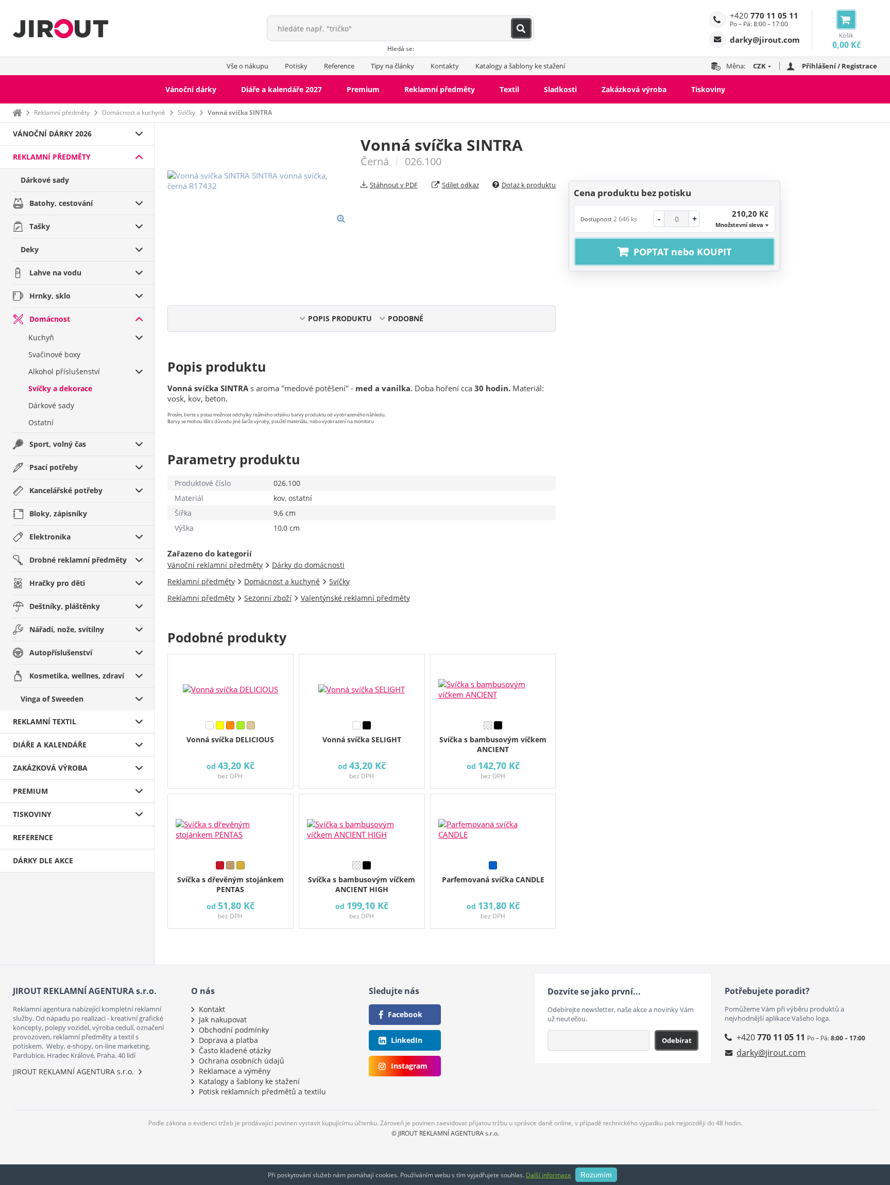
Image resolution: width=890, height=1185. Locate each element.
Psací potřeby (53, 467)
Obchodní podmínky (234, 1030)
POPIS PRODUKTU (340, 318)
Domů (17, 112)
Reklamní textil (44, 721)
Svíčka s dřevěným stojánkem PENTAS (230, 884)
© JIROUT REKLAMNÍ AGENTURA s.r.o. (445, 1133)
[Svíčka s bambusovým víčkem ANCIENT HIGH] (361, 825)
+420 (764, 15)
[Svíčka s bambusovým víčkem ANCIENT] (493, 685)
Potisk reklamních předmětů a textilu (262, 1091)
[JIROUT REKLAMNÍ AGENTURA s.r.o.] (60, 28)
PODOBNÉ (405, 318)
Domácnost (49, 319)
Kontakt (212, 1009)
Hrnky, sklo (50, 296)
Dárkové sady (45, 180)
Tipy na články (392, 66)
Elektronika (50, 537)
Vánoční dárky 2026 (52, 133)
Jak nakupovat (223, 1019)
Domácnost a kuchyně (133, 112)
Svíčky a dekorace (60, 388)
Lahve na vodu (55, 272)
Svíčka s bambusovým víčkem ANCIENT (492, 744)
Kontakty (445, 66)
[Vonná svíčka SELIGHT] (361, 685)
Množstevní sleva (739, 225)
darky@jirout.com (771, 1052)
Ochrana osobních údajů (241, 1061)
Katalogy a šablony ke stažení (520, 66)
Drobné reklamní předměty (78, 560)
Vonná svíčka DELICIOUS (230, 739)
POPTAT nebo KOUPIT (682, 252)
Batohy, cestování (61, 203)
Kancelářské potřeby (65, 490)
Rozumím (596, 1175)
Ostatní (41, 422)
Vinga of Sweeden (52, 699)
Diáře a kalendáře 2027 (281, 89)
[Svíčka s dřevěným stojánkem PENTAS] (230, 825)
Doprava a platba (228, 1040)
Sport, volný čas (57, 444)
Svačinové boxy (54, 354)
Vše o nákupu (247, 66)
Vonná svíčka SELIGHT (361, 739)
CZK (759, 66)
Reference (339, 66)
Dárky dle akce (43, 860)
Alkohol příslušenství (64, 371)
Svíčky (186, 112)
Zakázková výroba (634, 89)
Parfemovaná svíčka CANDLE (493, 879)
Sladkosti (560, 89)
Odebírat (677, 1040)
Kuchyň (41, 337)
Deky (30, 249)
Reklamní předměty (439, 89)
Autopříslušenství (60, 652)
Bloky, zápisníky (58, 513)
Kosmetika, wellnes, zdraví (76, 676)
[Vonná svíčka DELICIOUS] (230, 685)
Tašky (39, 226)
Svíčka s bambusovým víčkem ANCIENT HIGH (361, 884)
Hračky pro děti (57, 583)
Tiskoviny (708, 89)
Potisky (296, 66)
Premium (363, 89)
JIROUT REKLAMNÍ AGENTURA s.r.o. (73, 1071)
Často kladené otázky (235, 1050)
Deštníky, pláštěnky (64, 606)
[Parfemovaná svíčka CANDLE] (493, 825)
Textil (509, 89)
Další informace (548, 1175)
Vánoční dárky (190, 89)
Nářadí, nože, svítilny (66, 629)
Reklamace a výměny (234, 1071)
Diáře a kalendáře (50, 745)
